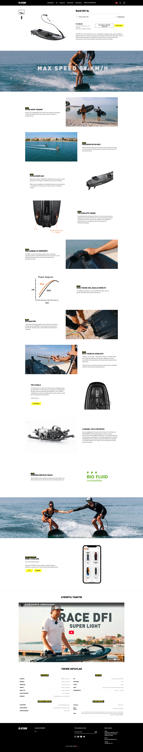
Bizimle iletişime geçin (90, 2)
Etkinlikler (78, 2)
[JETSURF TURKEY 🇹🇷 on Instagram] (75, 737)
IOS (29, 570)
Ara (35, 731)
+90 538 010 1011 (109, 743)
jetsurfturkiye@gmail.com (111, 739)
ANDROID (38, 570)
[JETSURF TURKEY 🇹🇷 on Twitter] (84, 737)
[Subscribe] (96, 732)
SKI (56, 2)
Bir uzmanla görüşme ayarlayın (104, 26)
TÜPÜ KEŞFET (36, 403)
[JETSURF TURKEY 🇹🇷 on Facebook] (78, 737)
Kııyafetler (70, 2)
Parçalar (62, 2)
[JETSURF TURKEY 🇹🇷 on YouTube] (81, 737)
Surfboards (50, 2)
